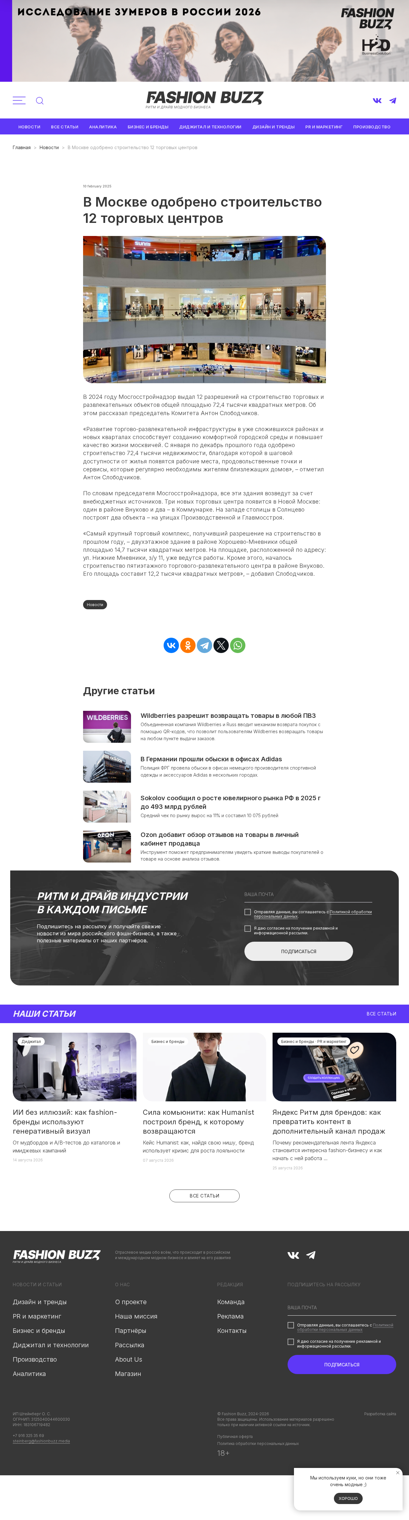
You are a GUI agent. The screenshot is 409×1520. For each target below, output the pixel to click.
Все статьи (64, 126)
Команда (231, 1302)
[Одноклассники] (188, 645)
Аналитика (103, 126)
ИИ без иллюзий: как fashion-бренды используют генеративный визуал (65, 1121)
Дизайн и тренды (273, 126)
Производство (371, 126)
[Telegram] (204, 645)
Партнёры (130, 1330)
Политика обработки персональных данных (258, 1443)
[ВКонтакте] (171, 645)
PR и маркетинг (324, 126)
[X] (221, 645)
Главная (22, 147)
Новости (30, 126)
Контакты (232, 1330)
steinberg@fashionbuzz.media (41, 1441)
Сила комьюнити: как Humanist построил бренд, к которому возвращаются (198, 1121)
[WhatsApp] (237, 645)
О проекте (131, 1302)
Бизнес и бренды (148, 126)
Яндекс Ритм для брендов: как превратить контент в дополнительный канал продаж (329, 1121)
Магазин (128, 1374)
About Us (128, 1359)
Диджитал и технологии (210, 126)
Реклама (230, 1316)
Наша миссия (136, 1316)
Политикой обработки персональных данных (345, 1327)
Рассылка (129, 1345)
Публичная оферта (235, 1436)
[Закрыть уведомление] (398, 1473)
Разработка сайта (380, 1413)
